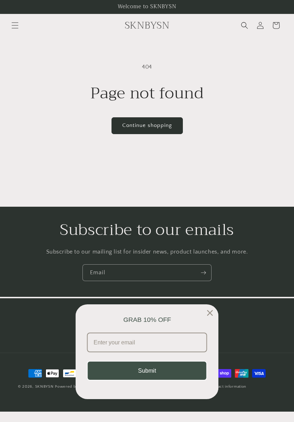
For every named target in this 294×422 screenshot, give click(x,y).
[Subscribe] (203, 272)
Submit (147, 371)
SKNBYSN (44, 386)
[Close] (210, 313)
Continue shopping (147, 125)
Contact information (227, 386)
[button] (15, 25)
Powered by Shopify (74, 386)
